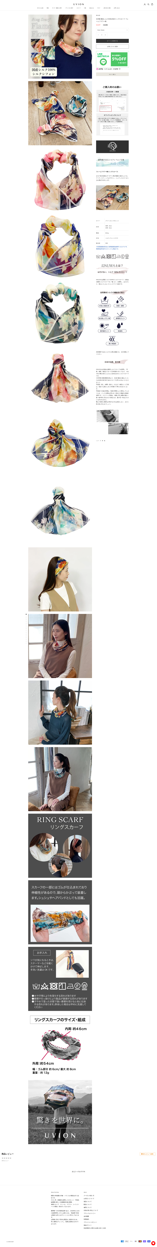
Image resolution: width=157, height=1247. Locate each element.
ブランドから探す (69, 8)
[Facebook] (100, 440)
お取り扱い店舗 (107, 8)
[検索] (148, 4)
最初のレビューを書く (147, 1154)
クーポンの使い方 (89, 1196)
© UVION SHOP (10, 1241)
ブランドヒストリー (90, 1213)
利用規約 (86, 1219)
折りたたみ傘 (40, 8)
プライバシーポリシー (90, 1222)
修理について (88, 1207)
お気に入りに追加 (112, 46)
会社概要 (86, 1216)
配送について (88, 1204)
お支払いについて (89, 1198)
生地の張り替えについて (91, 1210)
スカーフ (79, 8)
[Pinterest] (104, 440)
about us (91, 8)
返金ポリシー (88, 1225)
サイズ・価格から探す (57, 8)
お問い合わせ (117, 8)
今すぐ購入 (112, 74)
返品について (88, 1201)
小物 (85, 8)
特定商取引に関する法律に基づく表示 (95, 1228)
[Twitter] (102, 440)
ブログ (98, 8)
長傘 (48, 8)
